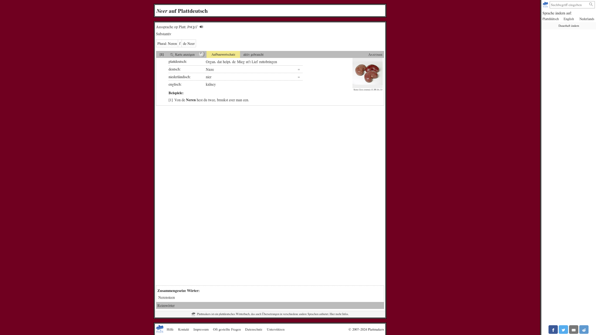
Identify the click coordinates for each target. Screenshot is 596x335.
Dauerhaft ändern (569, 25)
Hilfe (170, 329)
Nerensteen (166, 297)
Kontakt (183, 329)
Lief (255, 61)
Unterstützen (275, 329)
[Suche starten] (591, 4)
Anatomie (375, 54)
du (205, 99)
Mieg (241, 61)
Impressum (201, 329)
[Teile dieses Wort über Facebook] (553, 329)
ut (247, 61)
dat (219, 61)
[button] (201, 27)
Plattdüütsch (550, 19)
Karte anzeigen (184, 54)
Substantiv (163, 33)
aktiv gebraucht (253, 54)
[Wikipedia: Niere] (202, 54)
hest (200, 99)
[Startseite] (545, 4)
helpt (226, 61)
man (239, 99)
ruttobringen (268, 61)
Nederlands (586, 19)
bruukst (222, 99)
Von (177, 99)
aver (232, 99)
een (245, 99)
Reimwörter (166, 305)
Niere (210, 69)
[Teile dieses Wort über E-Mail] (573, 329)
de (234, 61)
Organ (210, 61)
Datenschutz (253, 329)
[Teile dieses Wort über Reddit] (584, 329)
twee (211, 99)
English (569, 19)
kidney (211, 84)
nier (208, 76)
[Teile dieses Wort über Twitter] (563, 329)
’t (250, 61)
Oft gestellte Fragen (227, 329)
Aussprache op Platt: (171, 26)
